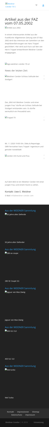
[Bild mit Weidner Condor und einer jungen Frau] (24, 167)
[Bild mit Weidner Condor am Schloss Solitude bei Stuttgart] (24, 87)
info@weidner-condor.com (22, 195)
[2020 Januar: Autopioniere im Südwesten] (24, 128)
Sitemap (35, 412)
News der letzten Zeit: (16, 70)
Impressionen (23, 412)
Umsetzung (39, 422)
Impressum (30, 415)
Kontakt (10, 412)
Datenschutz (16, 415)
